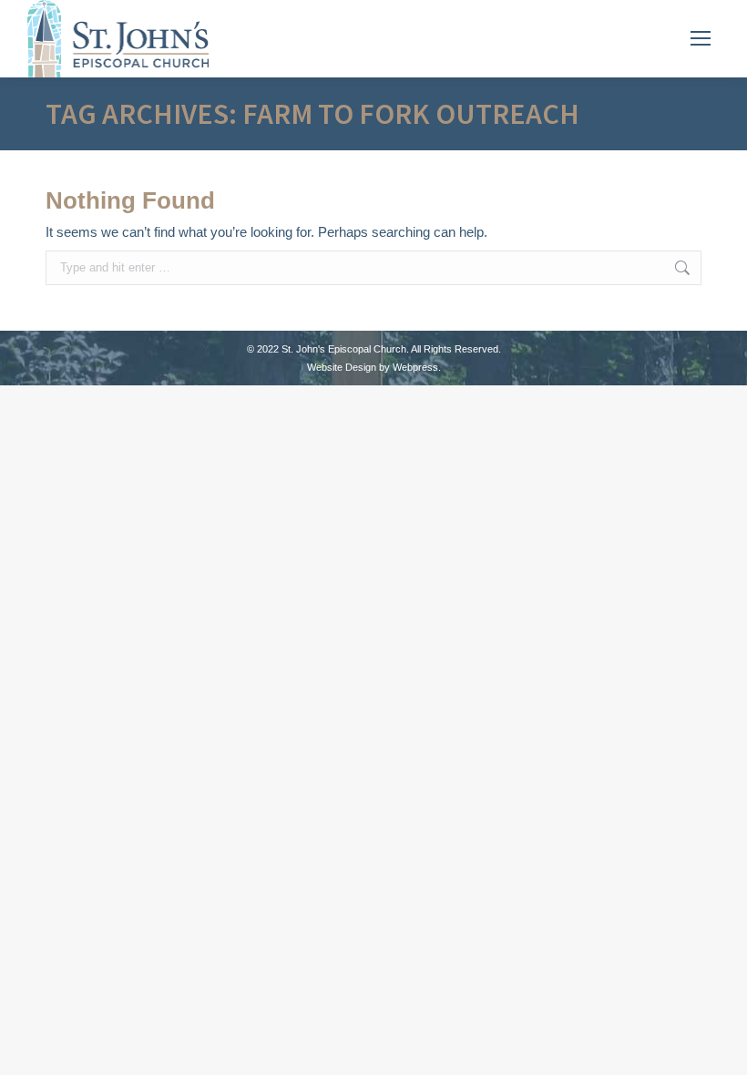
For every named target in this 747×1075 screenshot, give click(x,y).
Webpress (415, 367)
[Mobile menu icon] (700, 38)
